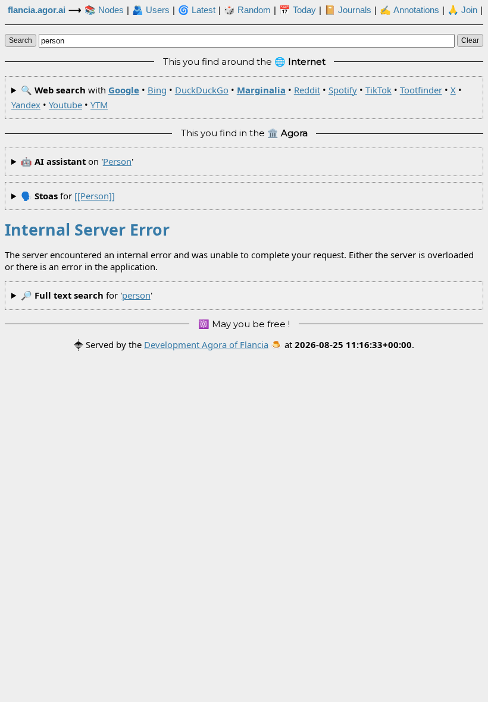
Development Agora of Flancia (206, 344)
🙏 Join (462, 10)
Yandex (25, 105)
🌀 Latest (196, 10)
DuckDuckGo (202, 90)
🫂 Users (151, 10)
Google (123, 90)
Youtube (65, 105)
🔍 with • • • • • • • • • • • (236, 97)
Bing (157, 90)
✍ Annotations (409, 10)
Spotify (343, 90)
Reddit (307, 90)
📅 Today (297, 10)
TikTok (378, 90)
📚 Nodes (104, 10)
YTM (99, 105)
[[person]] (94, 196)
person (117, 161)
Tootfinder (421, 90)
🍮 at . (342, 344)
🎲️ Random (247, 10)
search (20, 40)
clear (470, 40)
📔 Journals (347, 10)
